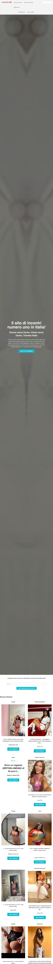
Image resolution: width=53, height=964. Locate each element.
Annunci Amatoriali (28, 2)
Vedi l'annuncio (13, 749)
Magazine (16, 7)
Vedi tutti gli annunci (26, 351)
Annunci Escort (17, 2)
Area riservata (30, 12)
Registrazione (21, 12)
